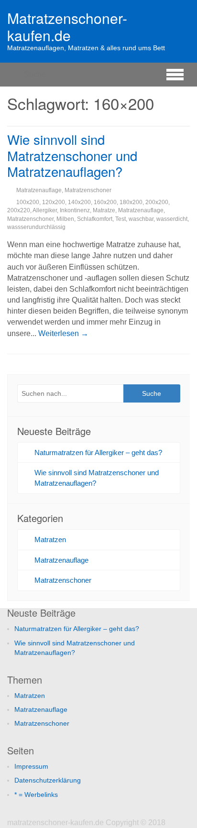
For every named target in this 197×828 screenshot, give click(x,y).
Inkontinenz (75, 210)
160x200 (105, 202)
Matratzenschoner (88, 190)
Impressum (31, 766)
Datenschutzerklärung (47, 780)
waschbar (141, 219)
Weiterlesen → (63, 333)
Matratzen (50, 539)
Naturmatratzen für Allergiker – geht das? (98, 452)
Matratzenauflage (39, 190)
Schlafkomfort (94, 219)
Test (120, 219)
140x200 (79, 202)
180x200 (131, 202)
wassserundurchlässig (36, 227)
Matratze (104, 210)
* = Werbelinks (36, 794)
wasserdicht (171, 219)
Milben (65, 219)
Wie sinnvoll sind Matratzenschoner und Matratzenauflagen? (72, 155)
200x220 (18, 210)
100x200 (27, 202)
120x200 (53, 202)
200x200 (156, 202)
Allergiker (45, 210)
